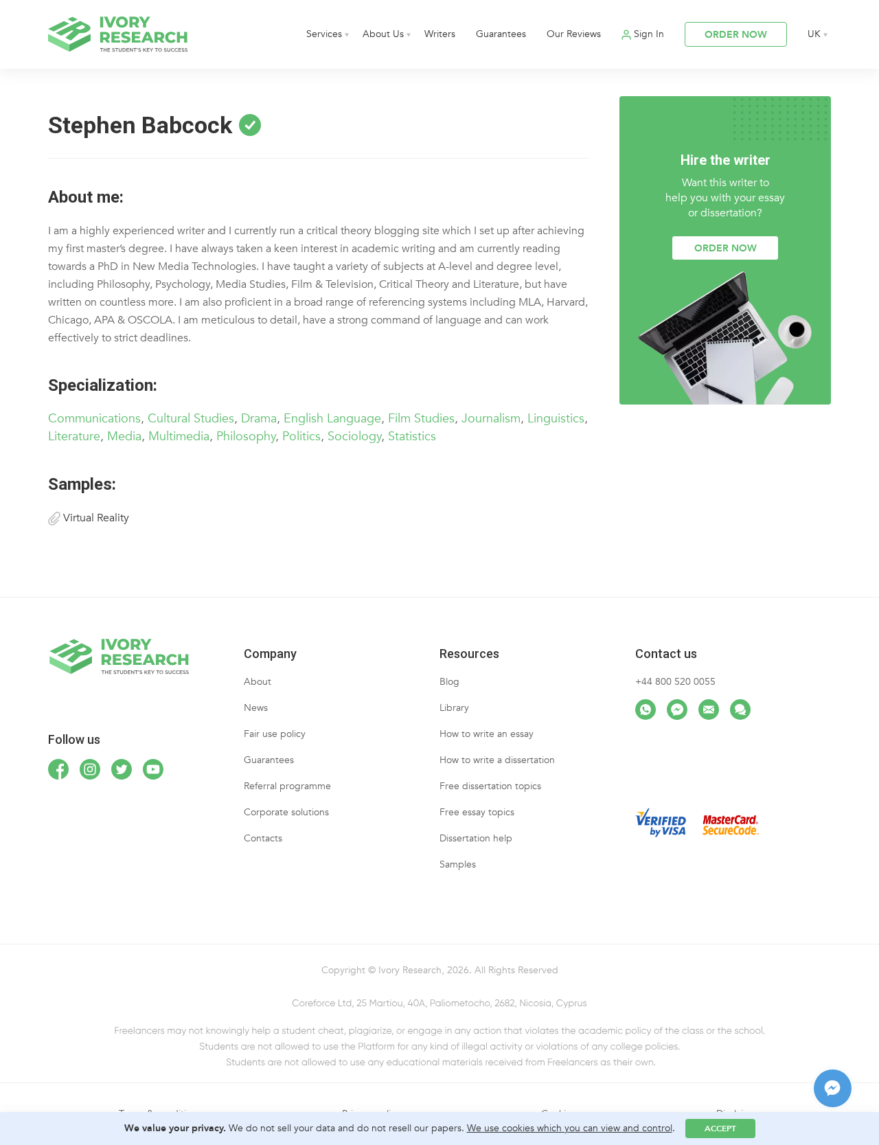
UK (814, 34)
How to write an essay (487, 733)
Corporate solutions (286, 812)
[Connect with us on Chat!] (740, 709)
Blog (449, 681)
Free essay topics (477, 812)
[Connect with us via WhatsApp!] (645, 709)
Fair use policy (275, 733)
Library (454, 707)
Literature (74, 436)
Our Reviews (574, 34)
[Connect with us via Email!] (708, 709)
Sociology (354, 436)
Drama (259, 418)
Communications (94, 418)
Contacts (263, 838)
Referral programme (287, 786)
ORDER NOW (736, 34)
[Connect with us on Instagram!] (90, 769)
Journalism (491, 418)
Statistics (412, 436)
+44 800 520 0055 (675, 681)
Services (324, 34)
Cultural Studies (191, 418)
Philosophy (245, 436)
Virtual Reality (94, 517)
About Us (383, 34)
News (256, 707)
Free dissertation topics (490, 786)
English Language (332, 418)
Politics (301, 436)
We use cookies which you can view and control (569, 1128)
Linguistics (555, 418)
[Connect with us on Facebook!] (58, 769)
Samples (458, 864)
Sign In (649, 34)
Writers (439, 34)
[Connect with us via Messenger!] (677, 709)
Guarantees (501, 34)
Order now (725, 248)
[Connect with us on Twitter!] (121, 769)
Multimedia (178, 436)
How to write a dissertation (497, 760)
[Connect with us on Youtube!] (153, 769)
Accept (720, 1128)
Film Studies (421, 418)
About (257, 681)
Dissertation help (476, 838)
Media (124, 436)
